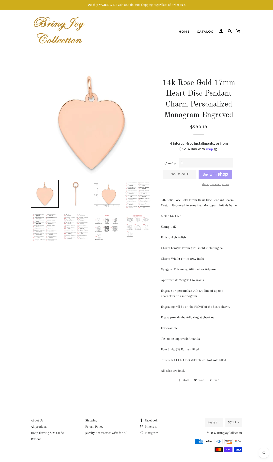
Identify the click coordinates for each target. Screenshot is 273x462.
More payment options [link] (215, 184)
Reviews (36, 439)
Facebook (150, 420)
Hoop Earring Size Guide (47, 433)
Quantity (170, 163)
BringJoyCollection (229, 433)
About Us (37, 420)
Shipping (91, 420)
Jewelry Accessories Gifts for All (106, 433)
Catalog (205, 32)
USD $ (232, 422)
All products (39, 426)
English (212, 422)
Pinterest (150, 426)
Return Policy (94, 426)
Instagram (151, 433)
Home (184, 32)
